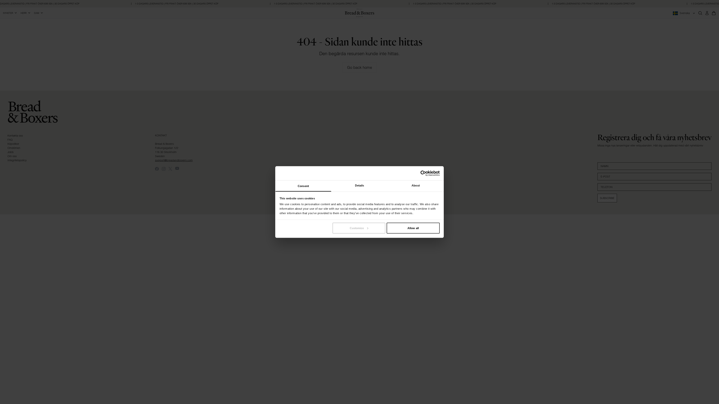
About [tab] (416, 185)
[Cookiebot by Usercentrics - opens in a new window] (423, 173)
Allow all (413, 227)
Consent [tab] (303, 186)
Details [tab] (359, 185)
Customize (357, 227)
